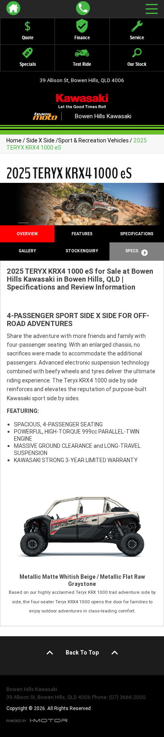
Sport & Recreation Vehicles (93, 140)
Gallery (27, 250)
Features (82, 233)
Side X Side (40, 140)
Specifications (136, 233)
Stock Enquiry (82, 250)
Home (13, 140)
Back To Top (82, 652)
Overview (27, 233)
